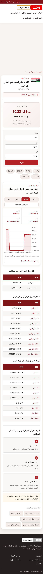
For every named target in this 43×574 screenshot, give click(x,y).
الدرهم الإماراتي (26, 13)
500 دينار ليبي (34, 339)
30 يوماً (26, 199)
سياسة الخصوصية (36, 559)
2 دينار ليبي (35, 308)
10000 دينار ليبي (33, 354)
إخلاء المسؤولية (14, 559)
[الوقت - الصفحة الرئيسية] (29, 7)
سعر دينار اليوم (16, 513)
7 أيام (34, 199)
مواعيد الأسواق (15, 556)
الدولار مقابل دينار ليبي (31, 525)
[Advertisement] (21, 45)
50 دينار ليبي (34, 328)
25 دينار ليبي (34, 323)
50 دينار (36, 393)
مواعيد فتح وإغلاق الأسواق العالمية (10, 2)
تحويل (21, 162)
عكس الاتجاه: (21, 205)
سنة (9, 199)
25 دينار (36, 387)
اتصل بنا (39, 563)
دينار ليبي (32, 72)
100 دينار (35, 398)
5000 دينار (35, 413)
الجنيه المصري (37, 18)
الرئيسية (39, 72)
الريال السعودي (15, 13)
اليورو (34, 13)
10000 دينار (34, 418)
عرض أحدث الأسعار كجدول (28, 261)
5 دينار (36, 377)
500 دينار (35, 403)
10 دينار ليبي (34, 318)
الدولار (40, 13)
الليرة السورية (27, 18)
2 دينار (36, 372)
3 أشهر (17, 199)
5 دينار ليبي (35, 313)
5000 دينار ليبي (33, 349)
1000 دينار (35, 408)
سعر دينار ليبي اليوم (32, 513)
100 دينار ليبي (34, 334)
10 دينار (36, 382)
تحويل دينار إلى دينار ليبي (30, 519)
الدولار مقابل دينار (13, 525)
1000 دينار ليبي (33, 344)
